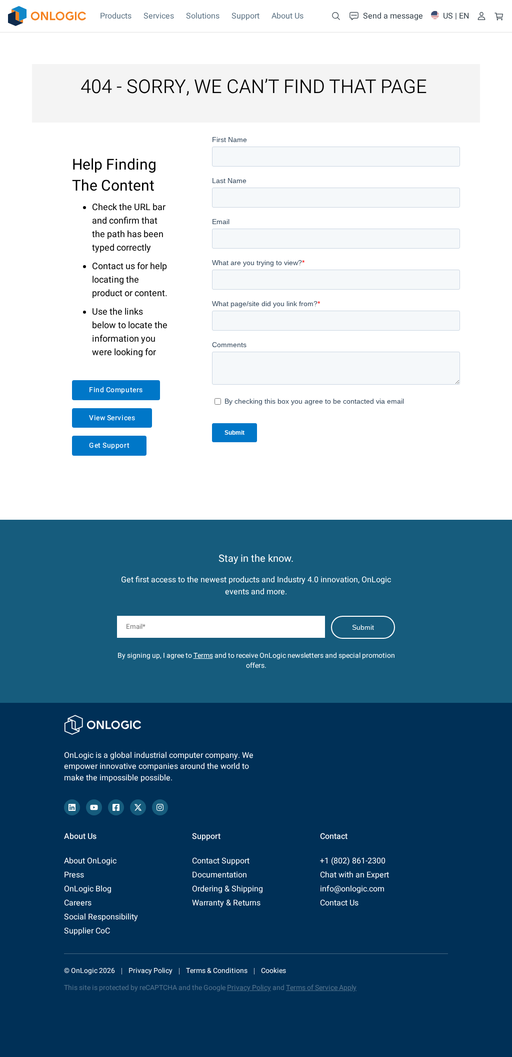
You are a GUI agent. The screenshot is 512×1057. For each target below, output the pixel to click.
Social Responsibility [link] (101, 917)
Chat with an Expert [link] (354, 875)
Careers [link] (78, 903)
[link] (47, 16)
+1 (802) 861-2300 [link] (353, 861)
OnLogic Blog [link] (88, 889)
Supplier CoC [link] (87, 931)
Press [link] (74, 875)
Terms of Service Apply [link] (321, 987)
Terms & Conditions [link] (217, 970)
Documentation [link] (219, 875)
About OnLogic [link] (90, 861)
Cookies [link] (273, 970)
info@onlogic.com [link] (352, 889)
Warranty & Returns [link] (226, 903)
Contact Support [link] (221, 861)
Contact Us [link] (339, 903)
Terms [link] (203, 655)
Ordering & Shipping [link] (227, 889)
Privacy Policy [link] (150, 970)
